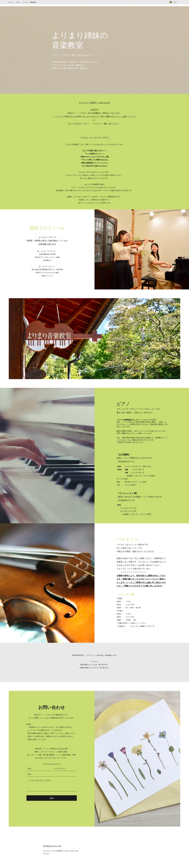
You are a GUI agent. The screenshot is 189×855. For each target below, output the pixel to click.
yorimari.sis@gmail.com (51, 764)
